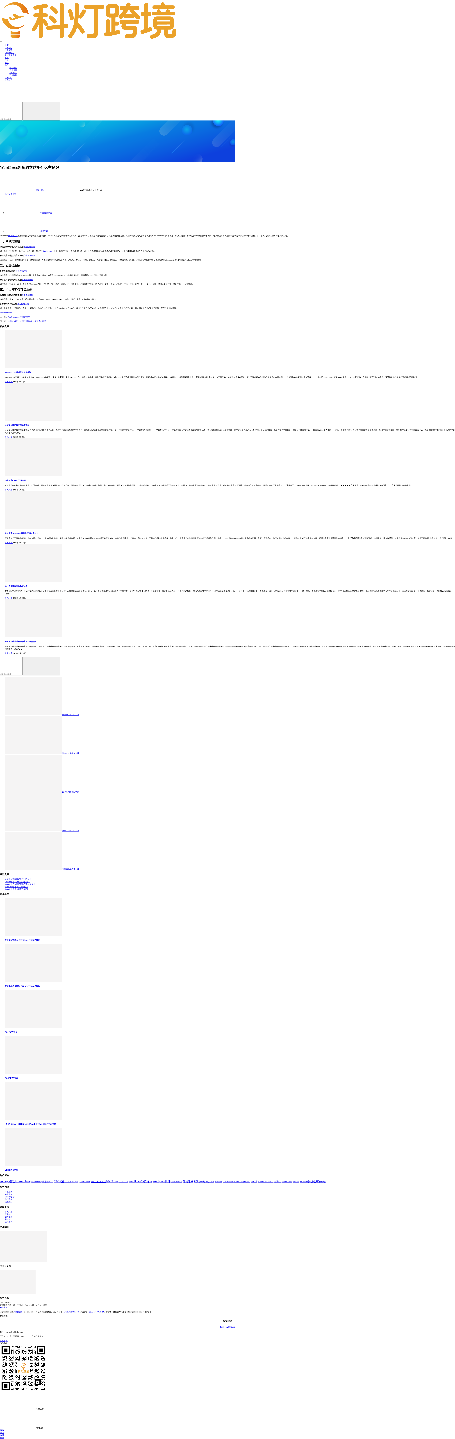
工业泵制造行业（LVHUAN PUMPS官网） (23, 940)
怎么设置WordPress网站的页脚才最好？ (21, 533)
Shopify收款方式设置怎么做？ (17, 882)
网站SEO (13, 73)
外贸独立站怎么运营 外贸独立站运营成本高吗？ (28, 321)
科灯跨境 (18, 1312)
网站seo (277, 1181)
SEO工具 (68, 1182)
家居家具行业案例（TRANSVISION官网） (23, 986)
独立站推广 (261, 1182)
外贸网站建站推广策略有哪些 (17, 425)
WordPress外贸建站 (140, 1181)
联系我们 (8, 80)
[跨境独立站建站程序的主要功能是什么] (33, 637)
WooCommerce (47, 251)
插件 (7, 63)
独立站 (254, 1181)
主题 (7, 60)
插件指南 (13, 70)
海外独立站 (238, 1182)
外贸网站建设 (228, 1182)
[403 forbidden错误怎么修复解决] (33, 368)
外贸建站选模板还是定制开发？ (18, 879)
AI (1, 1182)
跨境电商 (8, 50)
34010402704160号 (71, 1312)
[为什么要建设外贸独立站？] (33, 581)
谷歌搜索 (296, 1182)
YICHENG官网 (11, 1170)
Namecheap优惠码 (40, 1181)
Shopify (75, 1181)
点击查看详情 (29, 247)
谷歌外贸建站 (287, 1182)
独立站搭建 (269, 1182)
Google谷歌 (8, 1181)
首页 (7, 45)
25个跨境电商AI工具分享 (15, 480)
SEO (51, 1181)
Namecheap (23, 1181)
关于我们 (8, 78)
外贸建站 (8, 48)
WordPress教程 (176, 1182)
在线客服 (4, 1307)
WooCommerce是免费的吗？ (19, 317)
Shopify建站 (9, 53)
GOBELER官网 (11, 1078)
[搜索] (18, 100)
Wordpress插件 (162, 1181)
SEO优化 (59, 1181)
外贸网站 (210, 1181)
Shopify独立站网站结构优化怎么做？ (20, 884)
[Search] (41, 111)
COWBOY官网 (11, 1032)
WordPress (112, 1181)
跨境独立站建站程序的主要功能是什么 (21, 641)
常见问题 (13, 75)
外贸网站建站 (218, 1182)
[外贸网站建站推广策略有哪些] (33, 420)
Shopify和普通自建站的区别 (16, 889)
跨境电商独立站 (317, 1181)
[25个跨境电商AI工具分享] (33, 476)
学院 (7, 65)
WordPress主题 (6, 313)
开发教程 (13, 68)
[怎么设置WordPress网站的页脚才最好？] (33, 528)
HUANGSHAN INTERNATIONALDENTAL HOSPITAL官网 (30, 1124)
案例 (7, 58)
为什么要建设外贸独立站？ (16, 586)
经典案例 (8, 1222)
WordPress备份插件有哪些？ (16, 887)
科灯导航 (8, 1199)
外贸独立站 (13, 236)
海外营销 (246, 1181)
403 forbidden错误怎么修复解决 (18, 372)
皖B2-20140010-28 (96, 1312)
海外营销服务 (10, 55)
